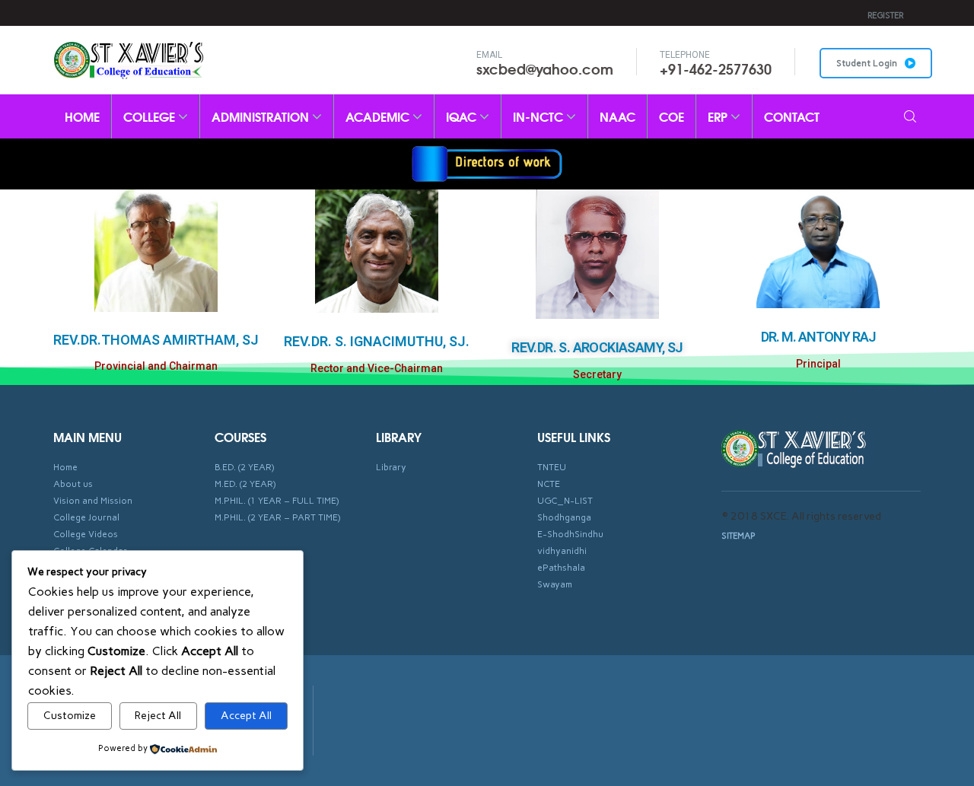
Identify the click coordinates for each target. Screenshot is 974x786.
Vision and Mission (92, 500)
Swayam (554, 584)
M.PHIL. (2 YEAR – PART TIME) (277, 517)
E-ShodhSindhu (570, 534)
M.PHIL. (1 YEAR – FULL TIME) (277, 500)
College (150, 116)
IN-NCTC (539, 116)
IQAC (462, 116)
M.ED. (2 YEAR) (245, 484)
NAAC (617, 116)
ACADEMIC (378, 116)
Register (885, 16)
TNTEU (551, 467)
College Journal (86, 517)
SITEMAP (738, 536)
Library (391, 467)
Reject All (158, 715)
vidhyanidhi (562, 551)
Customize (69, 715)
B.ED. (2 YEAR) (244, 467)
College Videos (85, 534)
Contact (792, 116)
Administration (262, 116)
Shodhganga (564, 517)
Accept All (246, 715)
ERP (719, 116)
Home (82, 116)
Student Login (866, 63)
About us (73, 484)
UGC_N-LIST (565, 500)
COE (671, 116)
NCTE (548, 484)
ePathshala (561, 567)
